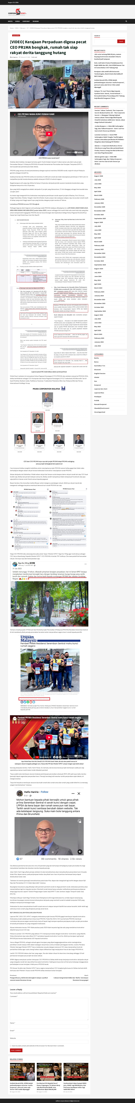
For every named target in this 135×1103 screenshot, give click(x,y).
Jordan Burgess (100, 126)
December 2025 (99, 207)
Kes (15, 1077)
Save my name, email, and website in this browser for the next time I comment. (38, 1046)
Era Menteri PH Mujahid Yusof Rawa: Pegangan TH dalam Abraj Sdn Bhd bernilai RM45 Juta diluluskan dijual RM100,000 (49, 1072)
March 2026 (98, 195)
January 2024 (99, 296)
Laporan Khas (16, 35)
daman (97, 146)
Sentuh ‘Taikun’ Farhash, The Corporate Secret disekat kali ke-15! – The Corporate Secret (110, 112)
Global (96, 377)
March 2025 (98, 242)
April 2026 (97, 191)
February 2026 (99, 199)
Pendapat (97, 397)
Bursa (17, 21)
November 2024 (99, 257)
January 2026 (99, 203)
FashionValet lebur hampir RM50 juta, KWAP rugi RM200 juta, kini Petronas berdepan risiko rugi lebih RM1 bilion (76, 1072)
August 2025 (98, 222)
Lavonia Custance (101, 135)
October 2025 (99, 215)
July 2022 (97, 346)
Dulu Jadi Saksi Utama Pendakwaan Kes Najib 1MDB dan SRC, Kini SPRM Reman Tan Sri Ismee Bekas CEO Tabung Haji (109, 65)
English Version (99, 373)
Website (13, 1038)
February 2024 (99, 292)
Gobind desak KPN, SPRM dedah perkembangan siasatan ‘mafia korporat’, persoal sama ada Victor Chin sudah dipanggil (22, 1072)
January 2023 (99, 342)
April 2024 (97, 284)
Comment (14, 996)
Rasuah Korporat (100, 404)
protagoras (14, 57)
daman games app (101, 157)
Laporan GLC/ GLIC (100, 389)
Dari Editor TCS (99, 366)
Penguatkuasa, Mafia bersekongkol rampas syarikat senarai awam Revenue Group (29, 977)
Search (97, 36)
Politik (96, 400)
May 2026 (97, 188)
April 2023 (97, 330)
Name (12, 1023)
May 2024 (97, 280)
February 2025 (99, 245)
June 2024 (97, 276)
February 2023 (99, 338)
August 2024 (98, 269)
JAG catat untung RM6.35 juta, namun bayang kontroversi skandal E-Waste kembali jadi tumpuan (107, 56)
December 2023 (99, 299)
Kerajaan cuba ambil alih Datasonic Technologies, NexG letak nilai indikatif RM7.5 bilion (108, 73)
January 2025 (99, 249)
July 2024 (97, 272)
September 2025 (100, 218)
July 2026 (97, 180)
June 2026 (97, 184)
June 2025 (97, 230)
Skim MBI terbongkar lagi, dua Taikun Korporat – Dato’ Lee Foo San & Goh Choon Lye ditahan (109, 128)
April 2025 (97, 238)
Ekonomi (36, 21)
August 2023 (98, 315)
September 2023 (100, 311)
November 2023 (99, 303)
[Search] (126, 21)
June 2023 (97, 323)
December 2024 (99, 253)
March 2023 (98, 334)
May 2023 (97, 326)
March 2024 (98, 288)
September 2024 (100, 265)
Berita (10, 21)
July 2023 (97, 319)
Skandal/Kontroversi (101, 408)
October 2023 (99, 307)
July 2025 (97, 226)
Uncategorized (99, 412)
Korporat (26, 21)
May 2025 (97, 234)
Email (12, 1030)
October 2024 (99, 261)
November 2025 (99, 211)
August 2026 (98, 176)
